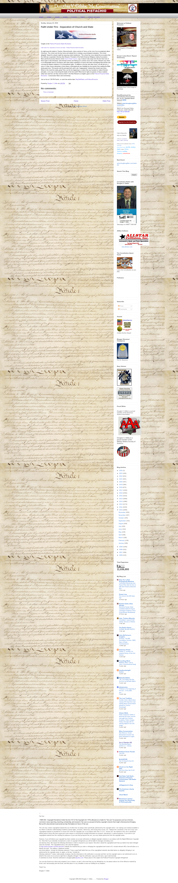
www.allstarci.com (127, 247)
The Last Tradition (125, 698)
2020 (121, 482)
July (120, 526)
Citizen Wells (123, 713)
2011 (121, 507)
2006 (121, 555)
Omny (126, 149)
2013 (121, 501)
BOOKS (57, 17)
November (122, 515)
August (121, 523)
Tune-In (119, 151)
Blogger (106, 879)
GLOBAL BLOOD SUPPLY (127, 629)
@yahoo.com (79, 858)
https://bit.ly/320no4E (123, 111)
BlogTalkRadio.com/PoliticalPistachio (87, 79)
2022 (121, 476)
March (121, 537)
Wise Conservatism (126, 731)
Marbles (121, 672)
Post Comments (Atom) (80, 106)
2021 (121, 479)
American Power (124, 650)
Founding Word (124, 661)
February (122, 540)
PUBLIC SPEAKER (94, 17)
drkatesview (123, 687)
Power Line (123, 594)
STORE (49, 17)
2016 (121, 493)
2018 (121, 487)
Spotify (128, 147)
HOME (41, 17)
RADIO (65, 17)
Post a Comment (48, 92)
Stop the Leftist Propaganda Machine (126, 580)
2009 (121, 547)
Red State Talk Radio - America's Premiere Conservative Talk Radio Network (127, 778)
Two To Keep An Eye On (126, 761)
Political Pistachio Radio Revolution (60, 44)
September (122, 521)
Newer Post (45, 101)
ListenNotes (126, 153)
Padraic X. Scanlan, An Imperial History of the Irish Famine (127, 653)
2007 (121, 552)
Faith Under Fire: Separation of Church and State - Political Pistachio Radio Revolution (62, 47)
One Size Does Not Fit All (126, 770)
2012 (121, 504)
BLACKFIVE (123, 759)
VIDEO (82, 17)
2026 (121, 470)
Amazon (119, 153)
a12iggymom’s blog (126, 785)
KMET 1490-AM (124, 140)
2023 (121, 473)
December (122, 512)
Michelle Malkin (124, 678)
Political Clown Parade (127, 752)
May (120, 532)
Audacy (133, 147)
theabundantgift (125, 670)
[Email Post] (69, 83)
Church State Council (70, 59)
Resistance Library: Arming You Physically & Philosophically (127, 800)
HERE (124, 100)
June (120, 529)
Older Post (106, 101)
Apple (118, 149)
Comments (123, 309)
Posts (121, 306)
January (121, 543)
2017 (121, 490)
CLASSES (74, 17)
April (120, 535)
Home (76, 101)
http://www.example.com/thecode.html (52, 846)
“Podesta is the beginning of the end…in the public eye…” (127, 690)
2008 (121, 549)
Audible (124, 151)
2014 (121, 498)
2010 (121, 510)
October (121, 518)
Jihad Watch (123, 795)
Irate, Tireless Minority (127, 618)
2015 (121, 496)
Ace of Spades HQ (125, 742)
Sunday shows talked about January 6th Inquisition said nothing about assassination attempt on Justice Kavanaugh (127, 703)
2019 (121, 484)
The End (121, 753)
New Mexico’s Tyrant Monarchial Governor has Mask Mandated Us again (126, 734)
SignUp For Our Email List (127, 122)
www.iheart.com (121, 147)
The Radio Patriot (125, 627)
